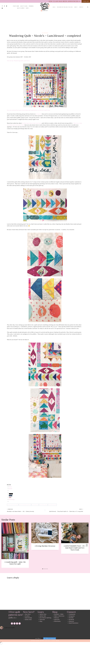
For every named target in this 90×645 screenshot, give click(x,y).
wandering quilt (52, 504)
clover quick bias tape (13, 504)
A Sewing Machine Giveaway (45, 546)
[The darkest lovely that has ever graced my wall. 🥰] (25, 633)
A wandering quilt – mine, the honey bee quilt (15, 563)
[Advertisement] (45, 20)
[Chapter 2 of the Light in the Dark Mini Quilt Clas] (15, 633)
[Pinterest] (6, 6)
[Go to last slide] (3, 545)
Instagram (38, 114)
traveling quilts (43, 504)
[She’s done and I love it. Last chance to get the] (5, 633)
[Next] (87, 545)
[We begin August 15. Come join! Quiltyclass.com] (55, 633)
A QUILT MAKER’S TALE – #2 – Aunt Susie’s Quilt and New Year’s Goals (75, 548)
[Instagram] (4, 6)
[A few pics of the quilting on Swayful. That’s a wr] (75, 633)
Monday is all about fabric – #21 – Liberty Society (20, 510)
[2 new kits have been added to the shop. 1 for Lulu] (45, 633)
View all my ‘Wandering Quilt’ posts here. (18, 60)
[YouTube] (2, 8)
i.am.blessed (35, 504)
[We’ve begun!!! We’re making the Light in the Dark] (35, 633)
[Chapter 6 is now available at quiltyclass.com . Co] (85, 633)
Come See (86, 1)
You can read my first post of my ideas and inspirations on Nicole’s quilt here (28, 110)
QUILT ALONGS (20, 8)
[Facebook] (2, 6)
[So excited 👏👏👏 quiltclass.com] (65, 633)
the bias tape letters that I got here (31, 123)
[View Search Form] (88, 7)
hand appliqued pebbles (24, 504)
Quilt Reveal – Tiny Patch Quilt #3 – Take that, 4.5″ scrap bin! (66, 510)
